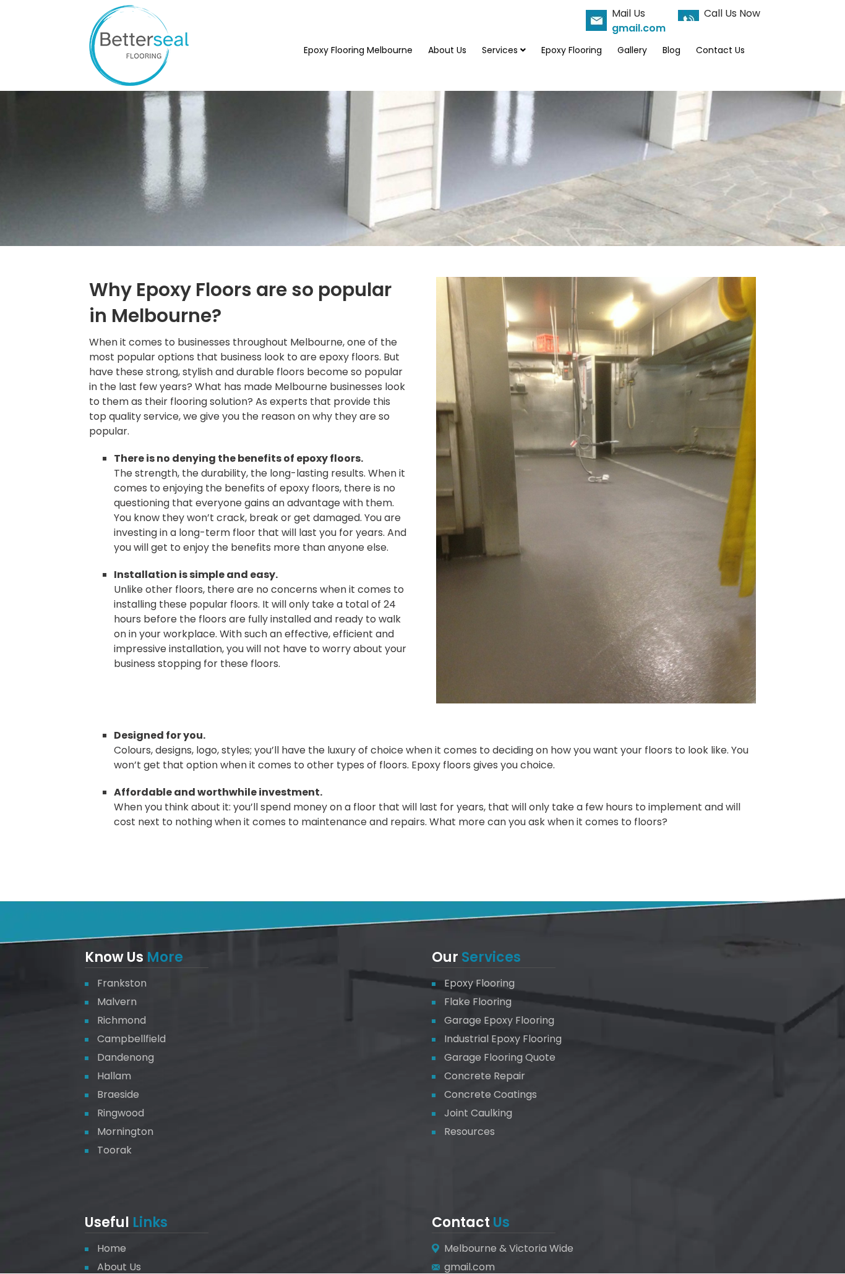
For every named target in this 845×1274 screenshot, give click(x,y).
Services (491, 957)
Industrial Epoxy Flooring (503, 1039)
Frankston (122, 983)
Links (148, 1222)
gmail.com (639, 28)
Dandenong (125, 1057)
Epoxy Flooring (479, 983)
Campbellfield (131, 1039)
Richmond (121, 1020)
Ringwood (120, 1113)
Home (111, 1248)
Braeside (118, 1094)
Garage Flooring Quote (499, 1057)
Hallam (114, 1076)
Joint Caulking (478, 1113)
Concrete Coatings (490, 1094)
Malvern (117, 1002)
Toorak (114, 1150)
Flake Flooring (478, 1002)
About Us (119, 1267)
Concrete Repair (484, 1076)
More (163, 957)
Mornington (125, 1131)
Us (500, 1222)
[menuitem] (358, 50)
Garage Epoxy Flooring (499, 1020)
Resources (469, 1131)
